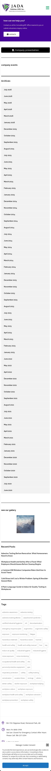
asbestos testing (26, 612)
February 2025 (10, 188)
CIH (26, 623)
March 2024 (8, 260)
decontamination (36, 623)
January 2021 (9, 451)
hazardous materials (9, 640)
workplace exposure (25, 689)
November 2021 (10, 385)
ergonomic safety (41, 629)
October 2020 (9, 471)
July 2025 (8, 155)
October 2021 (9, 392)
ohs (29, 662)
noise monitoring (22, 656)
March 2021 (8, 438)
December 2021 (10, 379)
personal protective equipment (13, 667)
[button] (47, 745)
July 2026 (8, 90)
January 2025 (9, 195)
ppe (28, 667)
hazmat (38, 640)
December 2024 (10, 201)
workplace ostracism (33, 695)
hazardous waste (26, 640)
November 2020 (10, 464)
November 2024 (10, 208)
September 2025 (10, 142)
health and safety (8, 645)
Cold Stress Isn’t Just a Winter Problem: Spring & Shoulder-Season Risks (24, 580)
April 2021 (8, 431)
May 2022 (8, 365)
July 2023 (7, 313)
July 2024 (8, 234)
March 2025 (8, 182)
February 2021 (9, 444)
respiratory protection (10, 673)
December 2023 (10, 280)
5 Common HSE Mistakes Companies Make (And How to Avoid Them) (23, 571)
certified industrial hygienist (12, 623)
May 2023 (8, 326)
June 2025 (8, 162)
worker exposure (21, 684)
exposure (5, 634)
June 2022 (8, 359)
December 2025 (10, 129)
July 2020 (8, 484)
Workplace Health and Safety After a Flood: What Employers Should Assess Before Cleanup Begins (21, 563)
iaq (46, 645)
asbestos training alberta (11, 618)
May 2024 (8, 247)
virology (30, 678)
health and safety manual (27, 645)
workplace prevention (10, 700)
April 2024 (8, 254)
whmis (38, 678)
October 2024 (9, 214)
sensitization (7, 678)
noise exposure (8, 656)
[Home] (14, 7)
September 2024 (11, 221)
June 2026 (8, 96)
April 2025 (8, 175)
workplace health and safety (12, 695)
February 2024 (10, 267)
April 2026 (8, 109)
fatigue (32, 634)
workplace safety (27, 700)
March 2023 (8, 339)
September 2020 (11, 477)
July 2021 (7, 411)
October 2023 (9, 293)
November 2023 (10, 287)
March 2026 (8, 116)
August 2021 (9, 405)
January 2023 (9, 352)
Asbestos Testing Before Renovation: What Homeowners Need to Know (24, 554)
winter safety (7, 684)
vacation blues (19, 678)
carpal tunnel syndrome (31, 618)
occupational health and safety (13, 662)
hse (40, 645)
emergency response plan (11, 629)
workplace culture (8, 689)
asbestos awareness (10, 612)
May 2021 (8, 425)
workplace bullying (36, 684)
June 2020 (8, 490)
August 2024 (9, 228)
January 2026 (9, 122)
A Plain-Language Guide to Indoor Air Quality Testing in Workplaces (23, 588)
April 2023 (8, 333)
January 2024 (9, 274)
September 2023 (10, 300)
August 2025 (9, 149)
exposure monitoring (19, 634)
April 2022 (8, 372)
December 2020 (10, 457)
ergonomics (28, 629)
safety (23, 673)
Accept (25, 765)
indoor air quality (8, 651)
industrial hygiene (23, 651)
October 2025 (9, 136)
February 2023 (9, 346)
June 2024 (8, 241)
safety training (33, 673)
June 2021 (8, 418)
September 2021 (10, 398)
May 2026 (8, 103)
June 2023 (8, 319)
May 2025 (8, 168)
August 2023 (9, 306)
